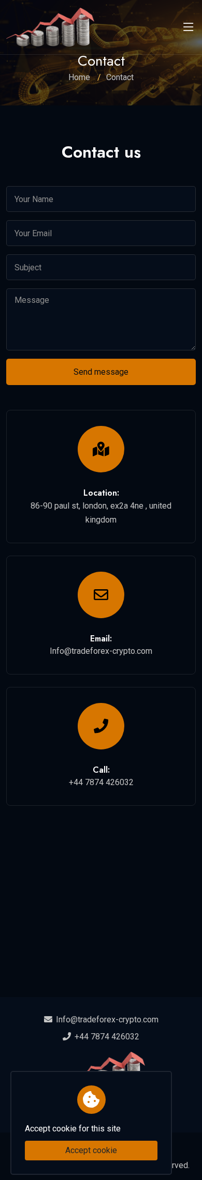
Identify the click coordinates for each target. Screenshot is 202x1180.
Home (79, 77)
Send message (101, 372)
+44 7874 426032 (106, 1036)
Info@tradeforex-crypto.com (107, 1019)
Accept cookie (91, 1150)
